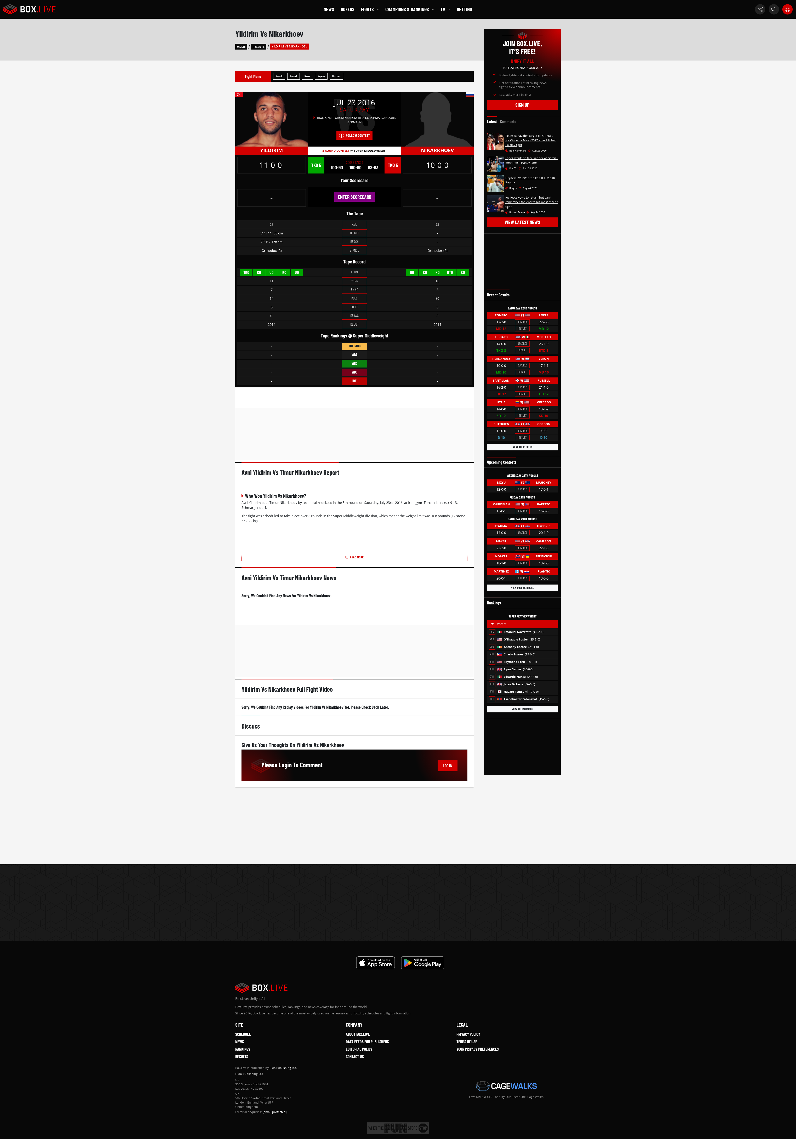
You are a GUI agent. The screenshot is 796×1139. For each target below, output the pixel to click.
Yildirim (271, 150)
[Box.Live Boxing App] (375, 962)
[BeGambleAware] (398, 1128)
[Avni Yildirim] (271, 119)
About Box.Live (358, 1034)
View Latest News (522, 222)
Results (259, 47)
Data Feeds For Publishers (367, 1041)
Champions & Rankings (407, 9)
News (329, 9)
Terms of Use (466, 1041)
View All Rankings (522, 709)
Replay (321, 76)
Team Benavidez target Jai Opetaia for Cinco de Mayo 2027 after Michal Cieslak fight (530, 140)
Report (293, 76)
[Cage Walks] (506, 1086)
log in (447, 765)
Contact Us (355, 1056)
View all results (522, 447)
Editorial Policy (359, 1049)
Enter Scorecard (354, 197)
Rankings (242, 1049)
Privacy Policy (468, 1034)
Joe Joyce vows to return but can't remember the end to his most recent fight (531, 202)
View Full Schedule (522, 588)
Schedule (243, 1034)
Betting (464, 9)
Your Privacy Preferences (477, 1049)
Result (279, 76)
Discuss (336, 76)
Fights (367, 9)
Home (241, 47)
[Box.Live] (29, 9)
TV (442, 9)
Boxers (347, 9)
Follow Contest (358, 135)
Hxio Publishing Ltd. (283, 1068)
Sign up (522, 105)
